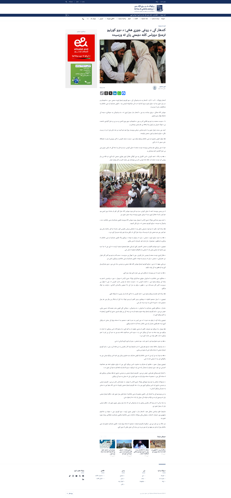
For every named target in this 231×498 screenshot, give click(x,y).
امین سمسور (162, 86)
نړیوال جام (93, 18)
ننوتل (77, 1)
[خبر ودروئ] (66, 15)
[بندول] (69, 15)
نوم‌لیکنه (71, 1)
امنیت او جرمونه (162, 26)
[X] (80, 476)
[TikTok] (70, 476)
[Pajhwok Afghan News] (149, 8)
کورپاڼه (163, 18)
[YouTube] (76, 476)
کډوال (129, 18)
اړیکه (157, 1)
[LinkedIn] (83, 479)
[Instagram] (73, 476)
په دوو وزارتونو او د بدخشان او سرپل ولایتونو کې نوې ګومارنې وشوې (141, 15)
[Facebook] (83, 476)
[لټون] (66, 2)
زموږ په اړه (163, 1)
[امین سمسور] (155, 88)
